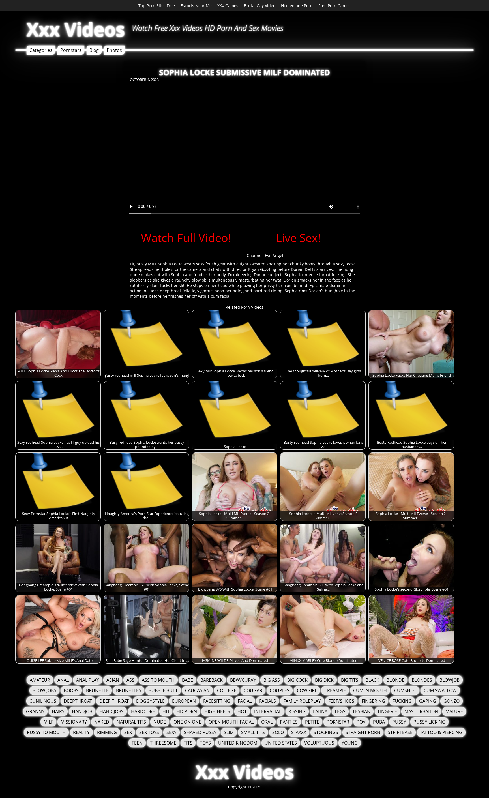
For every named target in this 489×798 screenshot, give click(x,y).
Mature (454, 711)
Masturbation (421, 711)
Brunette (97, 690)
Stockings (326, 732)
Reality (81, 732)
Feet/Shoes (341, 701)
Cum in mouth (370, 690)
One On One (187, 722)
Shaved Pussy (200, 732)
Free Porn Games (334, 5)
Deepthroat (78, 701)
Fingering (373, 701)
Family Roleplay (302, 701)
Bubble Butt (163, 690)
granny (35, 711)
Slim (229, 732)
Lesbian (361, 711)
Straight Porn (363, 732)
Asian (112, 680)
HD (165, 711)
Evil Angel (274, 255)
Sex (128, 732)
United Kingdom (237, 743)
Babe (187, 680)
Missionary (74, 722)
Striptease (400, 732)
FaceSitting (216, 701)
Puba (379, 722)
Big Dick (324, 680)
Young (350, 743)
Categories (40, 50)
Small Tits (253, 732)
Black (372, 680)
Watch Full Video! (186, 237)
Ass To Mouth (158, 680)
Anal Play (87, 680)
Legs (340, 711)
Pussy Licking (429, 722)
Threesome (163, 743)
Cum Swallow (440, 690)
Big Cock (297, 680)
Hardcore (143, 711)
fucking (402, 701)
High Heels (217, 711)
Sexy (171, 732)
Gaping (427, 701)
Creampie (335, 690)
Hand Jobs (112, 711)
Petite (312, 722)
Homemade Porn (297, 5)
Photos (114, 50)
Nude (159, 722)
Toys (205, 743)
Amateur (40, 680)
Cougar (253, 690)
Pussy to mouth (46, 732)
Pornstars (71, 50)
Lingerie (387, 711)
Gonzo (451, 701)
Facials (267, 701)
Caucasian (197, 690)
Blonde (395, 680)
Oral (267, 722)
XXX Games (227, 5)
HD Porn (187, 711)
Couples (279, 690)
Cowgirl (307, 690)
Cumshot (405, 690)
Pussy (399, 722)
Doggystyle (150, 701)
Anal (63, 680)
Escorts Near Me (196, 5)
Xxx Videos (76, 29)
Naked (101, 722)
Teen (137, 743)
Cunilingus (42, 701)
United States (281, 743)
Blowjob (449, 680)
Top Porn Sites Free (156, 5)
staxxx (298, 732)
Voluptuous (319, 743)
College (226, 690)
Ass (130, 680)
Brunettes (128, 690)
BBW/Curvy (243, 680)
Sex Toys (149, 732)
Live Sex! (298, 237)
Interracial (267, 711)
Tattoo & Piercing (441, 732)
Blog (94, 50)
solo (278, 732)
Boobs (71, 690)
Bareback (211, 680)
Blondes (422, 680)
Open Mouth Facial (231, 722)
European (184, 701)
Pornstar (338, 722)
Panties (289, 722)
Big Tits (349, 680)
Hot (242, 711)
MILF (48, 722)
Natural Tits (131, 722)
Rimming (107, 732)
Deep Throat (114, 701)
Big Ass (271, 680)
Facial (245, 701)
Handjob (82, 711)
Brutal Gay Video (259, 5)
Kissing (297, 711)
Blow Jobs (44, 690)
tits (188, 743)
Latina (320, 711)
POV (361, 722)
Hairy (58, 711)
